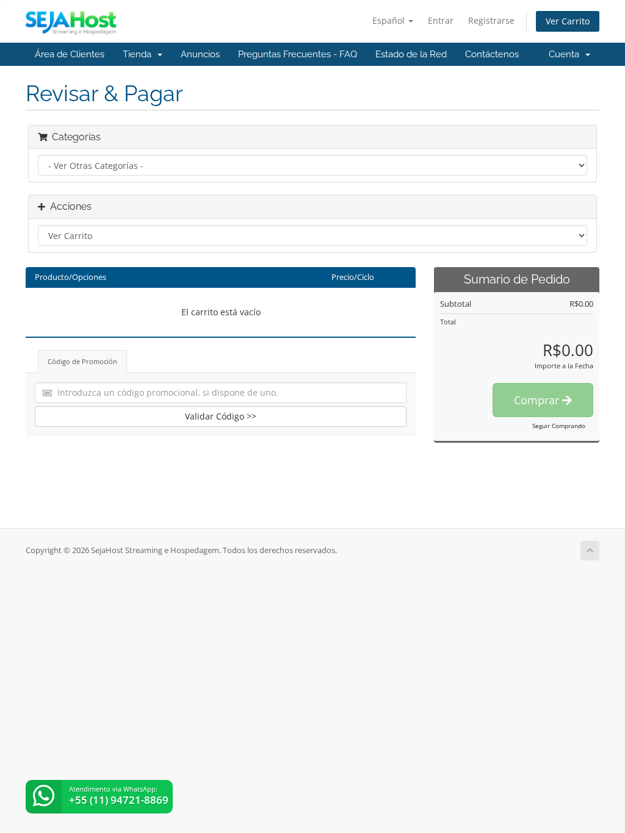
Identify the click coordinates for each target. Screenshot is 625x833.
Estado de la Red (411, 54)
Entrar (440, 20)
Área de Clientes (69, 54)
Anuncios (200, 54)
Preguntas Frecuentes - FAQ (297, 54)
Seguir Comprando (558, 425)
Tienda (139, 54)
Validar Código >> (220, 416)
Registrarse (491, 20)
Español (389, 20)
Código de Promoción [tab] (82, 361)
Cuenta (566, 54)
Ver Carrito (568, 21)
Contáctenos (492, 54)
